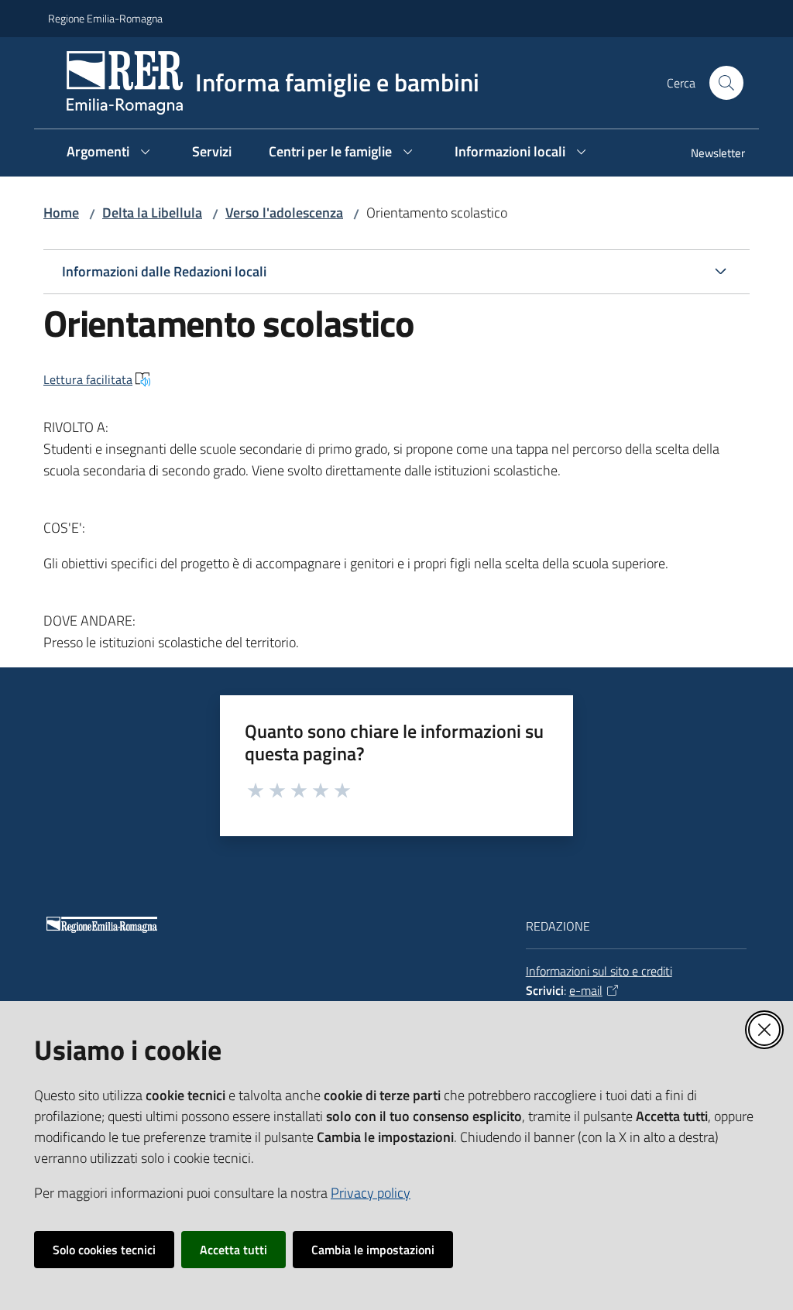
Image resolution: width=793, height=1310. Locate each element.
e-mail (585, 990)
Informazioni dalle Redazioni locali (164, 271)
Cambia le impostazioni (372, 1249)
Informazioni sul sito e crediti (599, 971)
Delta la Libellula (152, 212)
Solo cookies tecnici (104, 1249)
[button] (726, 82)
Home (61, 212)
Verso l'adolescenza (284, 212)
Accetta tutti (233, 1249)
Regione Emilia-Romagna (105, 18)
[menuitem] (708, 154)
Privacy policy (370, 1192)
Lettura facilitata (87, 379)
